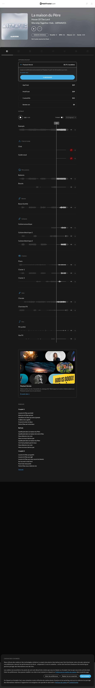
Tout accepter (85, 676)
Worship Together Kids (42, 23)
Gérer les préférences (51, 676)
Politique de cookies (61, 682)
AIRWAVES (60, 23)
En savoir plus (24, 72)
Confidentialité (73, 682)
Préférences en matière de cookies (65, 672)
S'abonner (47, 77)
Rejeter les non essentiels (69, 676)
